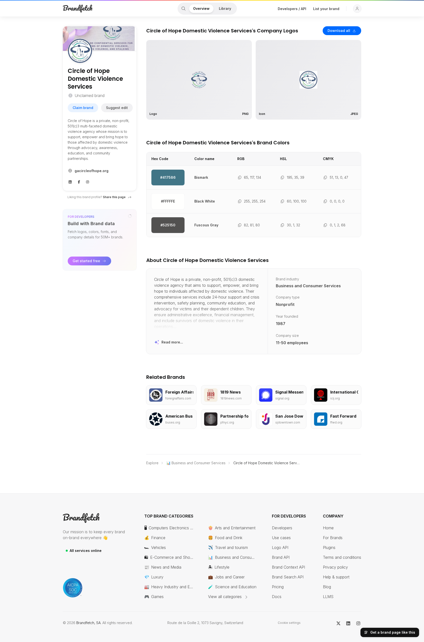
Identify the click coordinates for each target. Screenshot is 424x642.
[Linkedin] (70, 181)
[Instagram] (87, 181)
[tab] (183, 8)
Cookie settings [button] (289, 623)
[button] (357, 9)
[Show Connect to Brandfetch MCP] (130, 216)
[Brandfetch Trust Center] (72, 588)
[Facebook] (79, 181)
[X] (338, 622)
